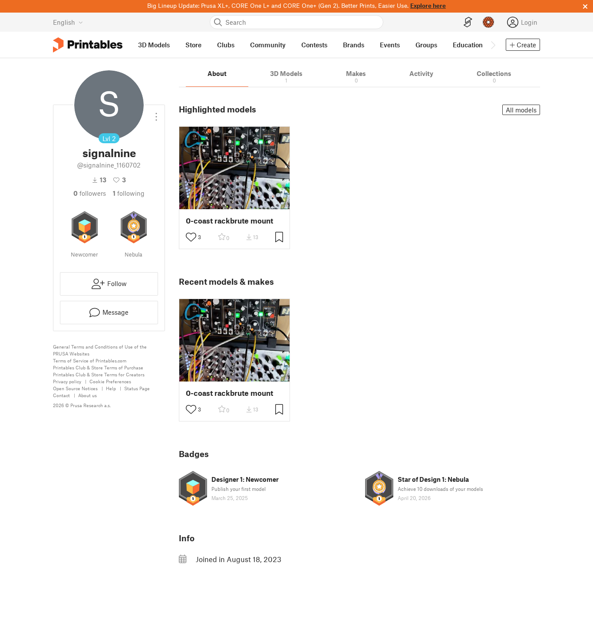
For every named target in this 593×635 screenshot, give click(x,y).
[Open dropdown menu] (156, 113)
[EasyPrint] (467, 22)
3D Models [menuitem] (154, 45)
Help (111, 388)
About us (87, 395)
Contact (61, 395)
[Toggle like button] (191, 237)
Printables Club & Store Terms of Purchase (98, 367)
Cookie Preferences (110, 381)
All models (521, 110)
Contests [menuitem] (314, 45)
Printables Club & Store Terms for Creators (99, 374)
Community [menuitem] (268, 45)
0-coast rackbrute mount (229, 221)
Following (129, 193)
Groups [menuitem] (426, 45)
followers (89, 193)
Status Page (137, 388)
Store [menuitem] (193, 45)
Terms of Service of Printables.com (89, 360)
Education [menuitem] (468, 45)
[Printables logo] (87, 45)
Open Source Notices (75, 388)
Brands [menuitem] (353, 45)
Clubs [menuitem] (225, 45)
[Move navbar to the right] (492, 45)
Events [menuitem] (390, 45)
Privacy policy (67, 381)
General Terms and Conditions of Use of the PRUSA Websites (100, 350)
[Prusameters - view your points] (488, 22)
